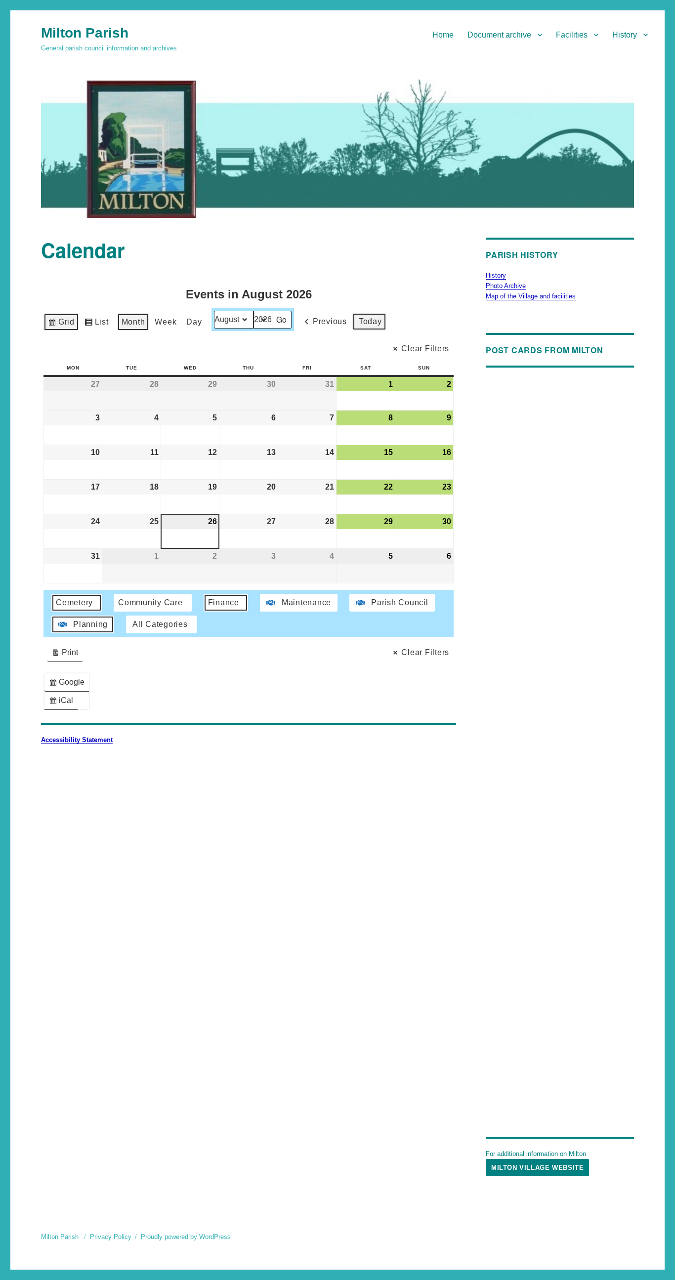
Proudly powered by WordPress (186, 1236)
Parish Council (399, 602)
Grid (61, 324)
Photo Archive (506, 285)
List (96, 324)
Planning (90, 624)
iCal (63, 702)
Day (194, 322)
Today (370, 321)
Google (68, 684)
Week (165, 322)
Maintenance (306, 602)
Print (64, 654)
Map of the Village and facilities (531, 296)
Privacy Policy (110, 1236)
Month (133, 322)
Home (443, 35)
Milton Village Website (537, 1167)
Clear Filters (425, 348)
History (624, 35)
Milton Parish (84, 33)
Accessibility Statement (77, 739)
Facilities (572, 35)
